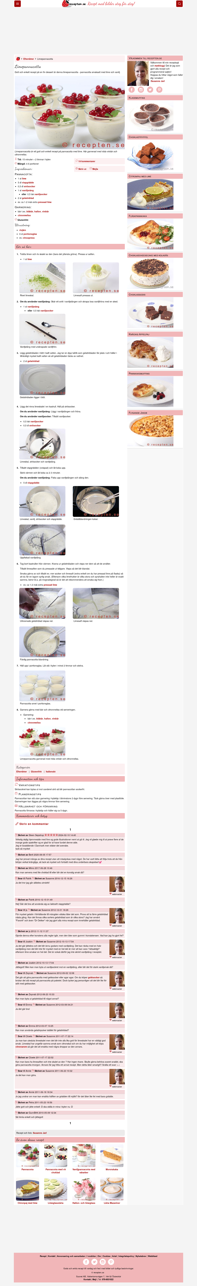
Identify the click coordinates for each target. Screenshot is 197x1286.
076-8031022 (107, 1279)
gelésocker (94, 977)
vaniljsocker (40, 194)
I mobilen (91, 1256)
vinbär (45, 211)
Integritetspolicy (126, 1256)
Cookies (106, 1256)
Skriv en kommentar (33, 824)
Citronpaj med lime (27, 1202)
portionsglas (30, 233)
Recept (43, 1256)
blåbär (29, 211)
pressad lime (45, 202)
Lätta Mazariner (112, 1202)
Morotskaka (112, 1169)
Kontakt (51, 1256)
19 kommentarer (86, 161)
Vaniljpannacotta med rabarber (83, 1171)
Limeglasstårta (55, 1202)
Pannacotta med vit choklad (56, 1171)
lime (24, 178)
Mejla (95, 168)
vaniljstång (28, 190)
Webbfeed (152, 1256)
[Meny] (17, 3)
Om (99, 1256)
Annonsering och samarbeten (71, 1256)
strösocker (29, 186)
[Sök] (179, 3)
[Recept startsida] (74, 6)
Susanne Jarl (40, 1132)
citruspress (29, 237)
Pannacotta (28, 1169)
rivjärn (22, 230)
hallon (37, 211)
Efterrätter (28, 58)
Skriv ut (82, 168)
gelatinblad (28, 198)
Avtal (114, 1256)
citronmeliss (24, 215)
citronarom (21, 1046)
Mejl (94, 1279)
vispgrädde (28, 182)
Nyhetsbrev (141, 1256)
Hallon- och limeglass (83, 1202)
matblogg (160, 65)
